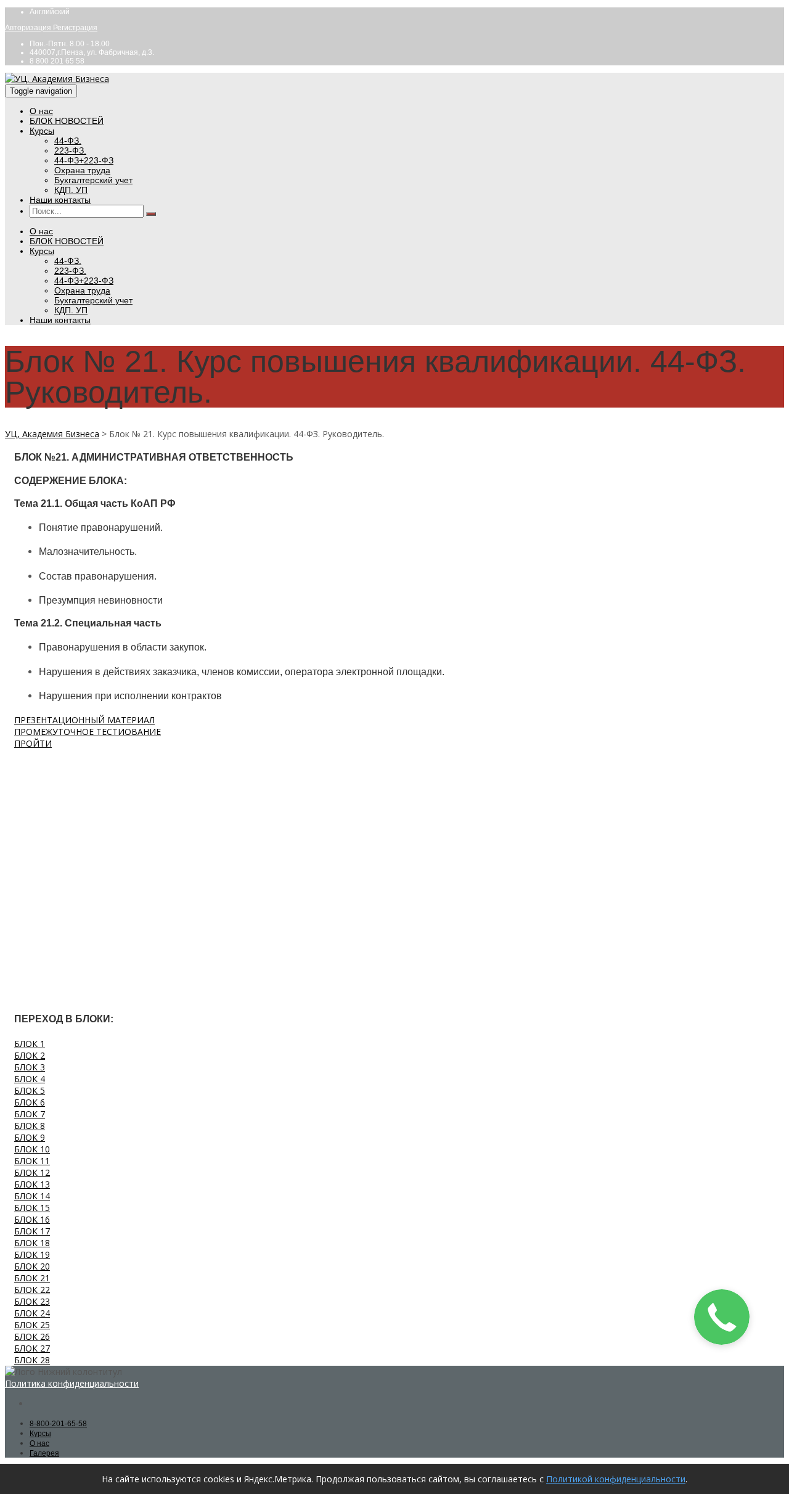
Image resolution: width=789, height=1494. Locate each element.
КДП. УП (71, 190)
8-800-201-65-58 (58, 1423)
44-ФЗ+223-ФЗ (83, 160)
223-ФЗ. (70, 150)
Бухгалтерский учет (93, 180)
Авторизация (29, 27)
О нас (41, 111)
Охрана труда (82, 170)
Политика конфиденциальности (72, 1383)
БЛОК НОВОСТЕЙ (67, 121)
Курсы (42, 131)
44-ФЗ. (67, 141)
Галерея (44, 1453)
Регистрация (75, 27)
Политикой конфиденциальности (615, 1479)
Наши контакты (60, 200)
